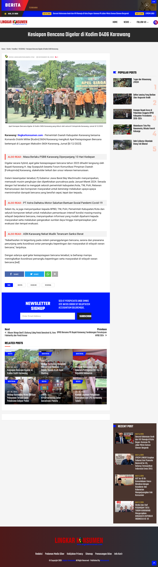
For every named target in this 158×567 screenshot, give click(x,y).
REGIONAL (48, 285)
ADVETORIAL (45, 353)
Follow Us (141, 22)
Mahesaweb (104, 560)
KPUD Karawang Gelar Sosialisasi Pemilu (51, 400)
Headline (34, 285)
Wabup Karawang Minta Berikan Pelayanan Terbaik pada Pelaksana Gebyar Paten (21, 398)
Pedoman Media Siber (54, 554)
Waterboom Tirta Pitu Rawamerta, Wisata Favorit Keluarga (144, 128)
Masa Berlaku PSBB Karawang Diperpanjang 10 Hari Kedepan (59, 156)
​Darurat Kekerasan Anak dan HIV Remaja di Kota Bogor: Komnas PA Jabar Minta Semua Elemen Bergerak (83, 13)
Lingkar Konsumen (69, 560)
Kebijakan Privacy (75, 554)
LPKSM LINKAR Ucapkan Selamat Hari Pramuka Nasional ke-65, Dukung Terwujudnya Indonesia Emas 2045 (144, 463)
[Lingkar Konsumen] (79, 547)
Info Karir (118, 554)
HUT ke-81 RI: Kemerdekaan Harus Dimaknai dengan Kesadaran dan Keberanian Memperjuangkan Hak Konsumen (143, 487)
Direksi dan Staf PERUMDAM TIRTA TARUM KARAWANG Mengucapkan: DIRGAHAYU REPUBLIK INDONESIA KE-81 (144, 512)
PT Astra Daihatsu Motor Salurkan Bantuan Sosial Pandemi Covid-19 (63, 202)
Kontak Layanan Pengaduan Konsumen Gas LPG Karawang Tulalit (88, 398)
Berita (20, 285)
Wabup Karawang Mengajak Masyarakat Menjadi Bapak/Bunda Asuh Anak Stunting (53, 369)
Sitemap (89, 554)
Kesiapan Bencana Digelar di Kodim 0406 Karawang (20, 372)
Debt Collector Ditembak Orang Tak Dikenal (142, 142)
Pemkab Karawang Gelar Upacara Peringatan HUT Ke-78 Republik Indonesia (88, 370)
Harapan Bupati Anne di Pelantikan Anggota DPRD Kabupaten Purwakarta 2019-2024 (143, 114)
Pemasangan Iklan (103, 554)
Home (115, 22)
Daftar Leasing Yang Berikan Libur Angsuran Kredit (144, 96)
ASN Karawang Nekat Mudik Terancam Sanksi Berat (53, 233)
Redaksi (39, 554)
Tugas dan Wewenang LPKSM (142, 81)
